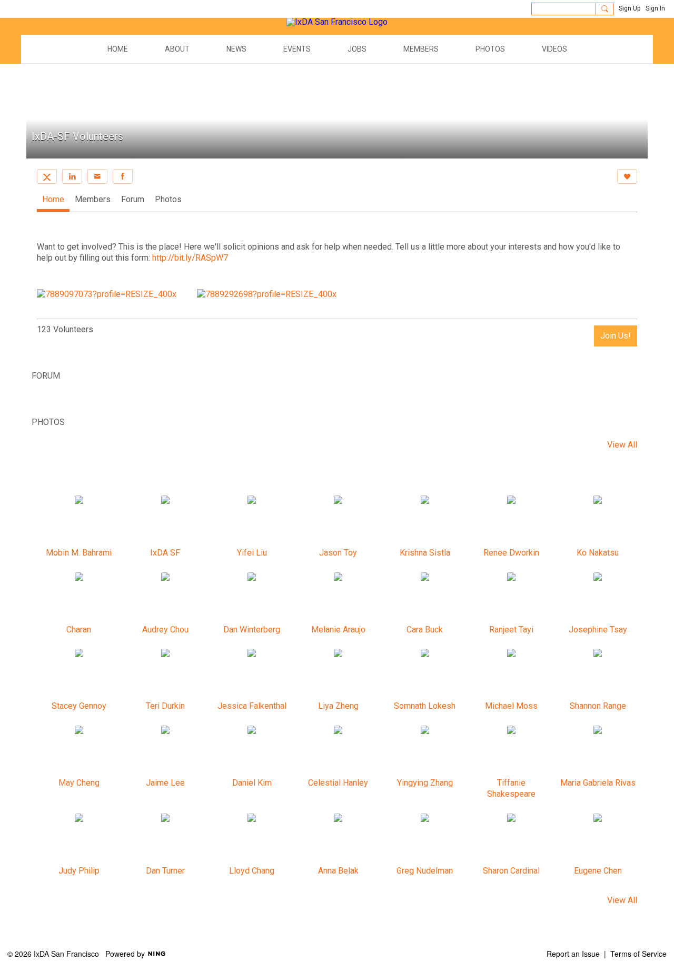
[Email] (97, 176)
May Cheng (79, 783)
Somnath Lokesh (424, 706)
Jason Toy (338, 553)
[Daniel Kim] (251, 751)
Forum (132, 199)
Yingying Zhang (425, 783)
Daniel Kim (252, 783)
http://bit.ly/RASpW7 (190, 258)
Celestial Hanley (338, 783)
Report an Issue (573, 953)
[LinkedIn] (72, 176)
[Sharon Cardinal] (511, 839)
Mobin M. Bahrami (79, 553)
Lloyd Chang (251, 871)
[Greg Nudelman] (425, 839)
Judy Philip (79, 871)
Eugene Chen (598, 871)
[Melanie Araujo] (338, 597)
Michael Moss (511, 706)
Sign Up (629, 8)
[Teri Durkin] (165, 674)
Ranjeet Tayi (511, 630)
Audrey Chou (165, 630)
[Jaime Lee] (165, 751)
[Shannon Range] (597, 674)
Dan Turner (165, 871)
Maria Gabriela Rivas (598, 783)
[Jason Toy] (338, 521)
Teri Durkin (165, 706)
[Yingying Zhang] (425, 751)
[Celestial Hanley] (338, 751)
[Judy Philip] (79, 839)
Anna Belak (338, 871)
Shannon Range (598, 706)
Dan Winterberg (251, 630)
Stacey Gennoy (79, 706)
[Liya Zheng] (338, 674)
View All (622, 445)
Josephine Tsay (598, 630)
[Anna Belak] (338, 839)
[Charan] (79, 597)
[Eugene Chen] (597, 839)
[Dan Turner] (165, 839)
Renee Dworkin (511, 553)
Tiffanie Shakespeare (511, 788)
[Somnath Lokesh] (425, 674)
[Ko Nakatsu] (597, 521)
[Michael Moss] (511, 674)
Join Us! (615, 336)
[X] (47, 176)
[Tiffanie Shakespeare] (511, 751)
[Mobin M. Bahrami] (79, 521)
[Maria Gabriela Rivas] (597, 751)
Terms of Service (638, 953)
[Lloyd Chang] (251, 839)
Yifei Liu (252, 553)
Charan (78, 630)
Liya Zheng (338, 706)
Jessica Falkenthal (251, 706)
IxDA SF (165, 553)
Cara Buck (425, 630)
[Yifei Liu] (251, 521)
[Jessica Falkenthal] (251, 674)
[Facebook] (123, 176)
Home (53, 199)
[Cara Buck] (425, 597)
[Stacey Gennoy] (79, 674)
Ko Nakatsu (598, 553)
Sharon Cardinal (511, 871)
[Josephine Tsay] (597, 597)
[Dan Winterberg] (251, 597)
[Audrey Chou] (165, 597)
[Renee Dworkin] (511, 521)
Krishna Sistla (425, 553)
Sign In (655, 8)
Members (93, 199)
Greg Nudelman (425, 871)
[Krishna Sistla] (425, 521)
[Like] (627, 176)
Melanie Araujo (338, 630)
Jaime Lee (165, 783)
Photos (168, 199)
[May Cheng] (79, 751)
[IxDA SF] (165, 521)
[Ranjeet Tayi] (511, 597)
